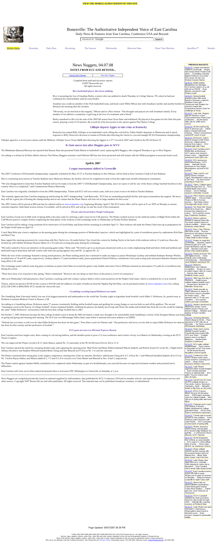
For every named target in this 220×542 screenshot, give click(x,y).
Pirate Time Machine (164, 48)
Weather (211, 48)
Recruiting (70, 48)
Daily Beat (51, 48)
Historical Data (134, 48)
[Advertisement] (107, 56)
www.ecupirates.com (73, 204)
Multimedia (111, 48)
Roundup (33, 48)
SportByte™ (193, 48)
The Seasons (90, 48)
